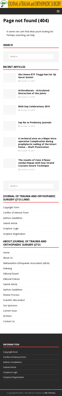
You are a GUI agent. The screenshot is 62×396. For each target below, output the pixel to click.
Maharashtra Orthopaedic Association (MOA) (26, 263)
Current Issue (10, 310)
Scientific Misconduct (14, 300)
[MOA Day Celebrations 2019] (9, 112)
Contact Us (9, 321)
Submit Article (10, 223)
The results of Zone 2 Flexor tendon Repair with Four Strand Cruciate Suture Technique (36, 162)
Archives (7, 315)
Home (6, 252)
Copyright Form (11, 207)
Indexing (7, 268)
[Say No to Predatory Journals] (9, 128)
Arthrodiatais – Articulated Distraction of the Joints (33, 92)
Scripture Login (11, 228)
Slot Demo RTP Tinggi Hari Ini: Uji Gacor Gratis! (37, 76)
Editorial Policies (11, 278)
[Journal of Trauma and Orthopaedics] (31, 6)
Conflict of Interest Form (16, 212)
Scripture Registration (14, 233)
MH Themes (50, 393)
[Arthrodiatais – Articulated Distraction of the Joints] (9, 96)
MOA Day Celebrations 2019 (34, 106)
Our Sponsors (10, 305)
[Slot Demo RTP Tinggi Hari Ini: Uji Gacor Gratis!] (9, 80)
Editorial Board (10, 273)
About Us (8, 257)
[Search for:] (31, 56)
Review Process (11, 294)
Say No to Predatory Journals (34, 122)
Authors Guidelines (12, 217)
